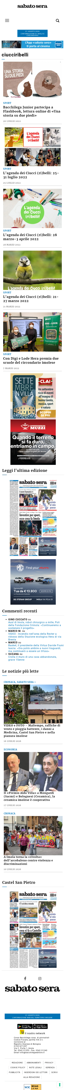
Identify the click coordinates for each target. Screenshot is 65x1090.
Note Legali (35, 1067)
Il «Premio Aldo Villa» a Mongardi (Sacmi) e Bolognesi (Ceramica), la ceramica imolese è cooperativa (29, 796)
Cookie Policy (18, 1067)
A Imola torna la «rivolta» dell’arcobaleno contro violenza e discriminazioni (28, 860)
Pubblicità (15, 1072)
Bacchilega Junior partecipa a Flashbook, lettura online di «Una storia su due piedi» (31, 111)
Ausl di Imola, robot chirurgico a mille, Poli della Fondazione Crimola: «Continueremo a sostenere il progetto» (34, 625)
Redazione (17, 1063)
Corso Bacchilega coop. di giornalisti (31, 1038)
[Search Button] (53, 19)
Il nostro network (34, 1033)
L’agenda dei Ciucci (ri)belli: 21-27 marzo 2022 (31, 299)
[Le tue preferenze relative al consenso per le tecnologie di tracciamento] (60, 1085)
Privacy (49, 1063)
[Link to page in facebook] (25, 979)
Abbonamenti (34, 1063)
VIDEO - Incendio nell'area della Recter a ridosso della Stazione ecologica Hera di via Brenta (34, 636)
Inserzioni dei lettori (36, 1072)
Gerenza (50, 1067)
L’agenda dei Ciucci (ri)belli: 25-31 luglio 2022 (31, 175)
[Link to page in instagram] (40, 979)
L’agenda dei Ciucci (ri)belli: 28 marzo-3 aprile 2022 (30, 237)
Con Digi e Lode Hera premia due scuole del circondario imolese (31, 361)
